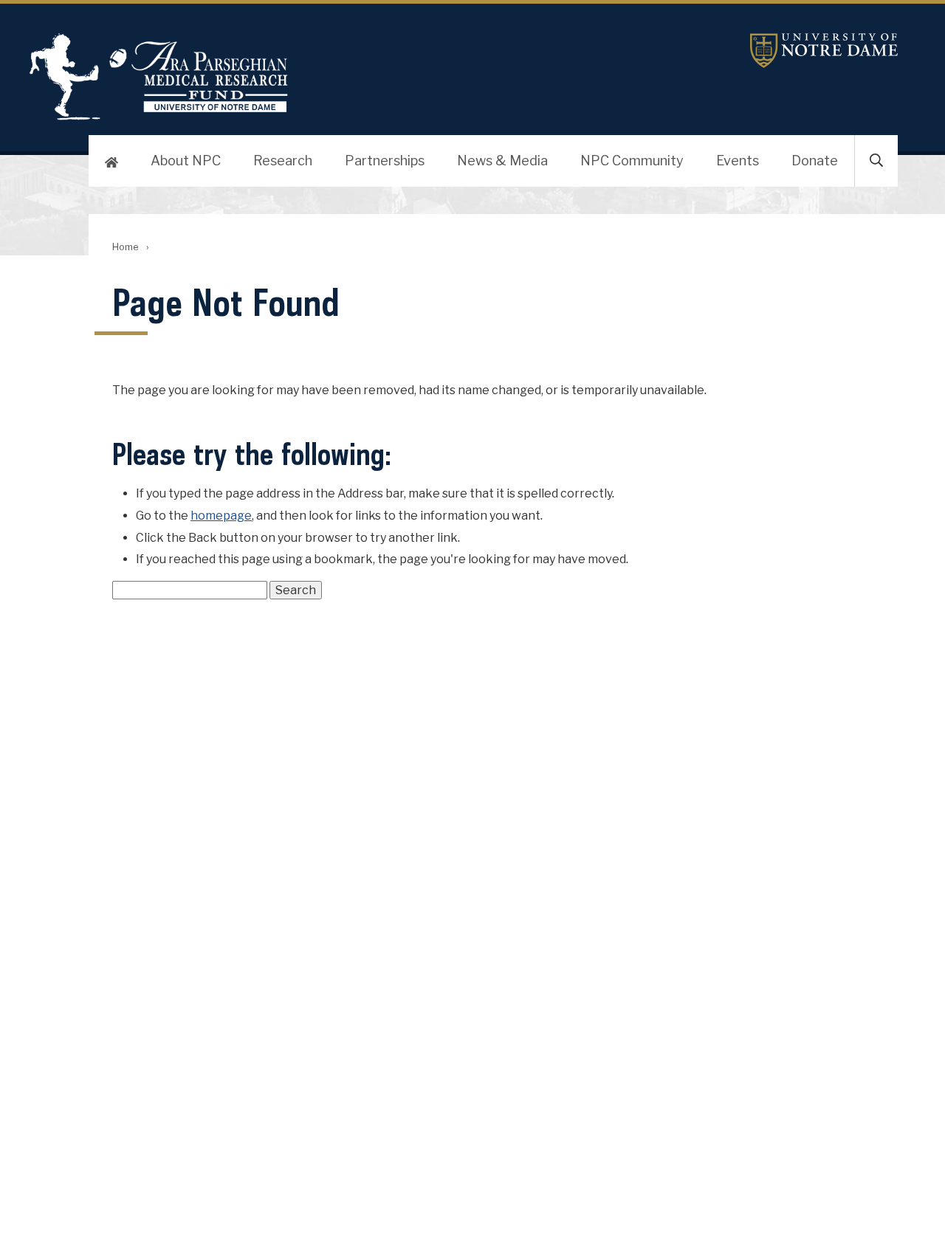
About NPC (186, 160)
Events (737, 160)
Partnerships (385, 160)
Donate (814, 160)
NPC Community (632, 160)
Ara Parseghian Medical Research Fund (159, 76)
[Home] (111, 161)
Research (282, 160)
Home (125, 246)
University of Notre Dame (824, 50)
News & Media (502, 160)
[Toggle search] (876, 161)
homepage (221, 516)
